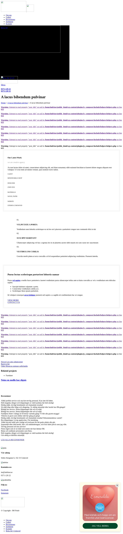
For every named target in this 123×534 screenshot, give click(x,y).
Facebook (4, 490)
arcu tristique (29, 295)
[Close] (117, 485)
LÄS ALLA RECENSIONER (12, 440)
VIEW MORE (13, 300)
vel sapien (16, 280)
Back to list (5, 364)
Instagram (4, 493)
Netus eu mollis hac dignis (13, 380)
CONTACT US (14, 302)
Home (3, 103)
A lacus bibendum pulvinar (17, 103)
